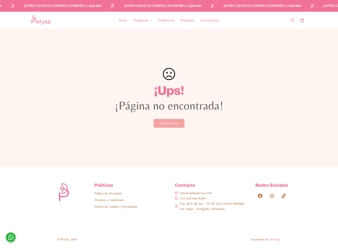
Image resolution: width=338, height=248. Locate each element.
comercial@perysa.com (196, 193)
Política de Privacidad (107, 193)
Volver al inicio (169, 123)
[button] (302, 20)
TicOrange (274, 239)
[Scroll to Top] (330, 226)
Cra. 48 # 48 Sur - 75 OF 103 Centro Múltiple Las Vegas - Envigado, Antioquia (212, 206)
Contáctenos (209, 20)
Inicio (123, 20)
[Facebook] (260, 196)
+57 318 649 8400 (193, 198)
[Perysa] (41, 20)
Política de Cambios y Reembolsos (116, 207)
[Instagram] (272, 196)
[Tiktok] (283, 196)
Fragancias (140, 20)
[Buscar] (293, 20)
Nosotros (187, 20)
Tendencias (166, 20)
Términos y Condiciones (109, 200)
